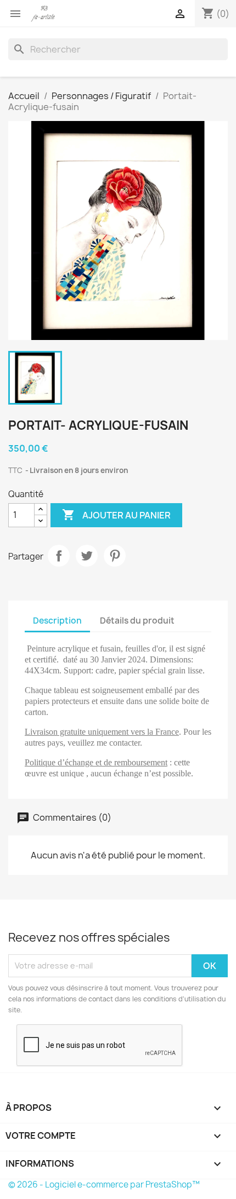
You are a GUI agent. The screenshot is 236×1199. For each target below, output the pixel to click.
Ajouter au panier (116, 514)
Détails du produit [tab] (137, 620)
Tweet (87, 556)
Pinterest (115, 556)
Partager (59, 556)
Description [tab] (57, 620)
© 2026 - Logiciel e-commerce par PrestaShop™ (104, 1184)
